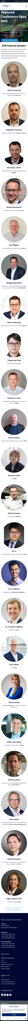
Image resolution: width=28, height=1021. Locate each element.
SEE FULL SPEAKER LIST (9, 40)
